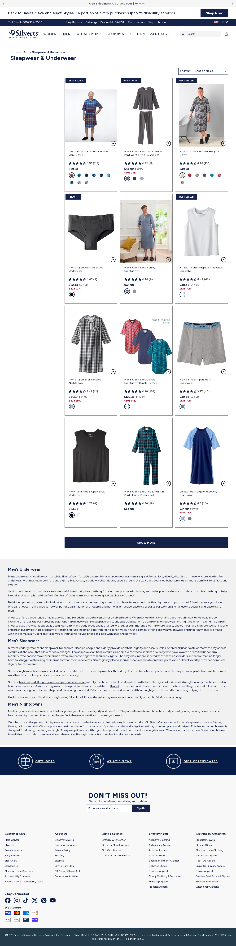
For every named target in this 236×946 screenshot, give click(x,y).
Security (59, 855)
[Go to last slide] (4, 3)
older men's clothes (81, 595)
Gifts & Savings (112, 833)
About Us (61, 833)
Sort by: (185, 71)
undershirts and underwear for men (113, 576)
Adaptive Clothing (159, 839)
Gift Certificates (111, 850)
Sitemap (59, 860)
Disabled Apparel (158, 871)
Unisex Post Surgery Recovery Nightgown (198, 493)
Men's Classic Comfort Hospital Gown (199, 153)
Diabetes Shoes (158, 865)
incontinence (75, 602)
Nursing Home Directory (19, 871)
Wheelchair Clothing (207, 886)
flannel (114, 686)
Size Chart (11, 860)
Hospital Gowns (205, 839)
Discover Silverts (64, 839)
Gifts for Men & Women (116, 845)
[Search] (183, 34)
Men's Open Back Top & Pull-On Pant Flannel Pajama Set (144, 493)
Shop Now (214, 13)
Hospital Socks (204, 845)
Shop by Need (158, 833)
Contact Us (11, 865)
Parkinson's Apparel (207, 855)
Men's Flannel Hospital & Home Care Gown (88, 153)
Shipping (9, 845)
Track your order (14, 850)
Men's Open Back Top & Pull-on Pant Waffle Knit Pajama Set (143, 153)
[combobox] (200, 34)
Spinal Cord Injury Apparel (210, 865)
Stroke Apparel (204, 871)
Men (25, 52)
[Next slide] (232, 3)
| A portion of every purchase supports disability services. (92, 13)
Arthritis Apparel (158, 850)
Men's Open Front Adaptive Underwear (86, 269)
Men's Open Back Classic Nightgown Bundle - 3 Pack (141, 381)
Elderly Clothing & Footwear (165, 876)
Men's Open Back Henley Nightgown (139, 269)
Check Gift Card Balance (116, 855)
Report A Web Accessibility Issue (24, 881)
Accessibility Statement (18, 876)
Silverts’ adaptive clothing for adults (91, 591)
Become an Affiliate (66, 876)
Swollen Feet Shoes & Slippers (213, 876)
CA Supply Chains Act (67, 871)
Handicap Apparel (159, 881)
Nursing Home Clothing (209, 850)
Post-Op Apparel (205, 860)
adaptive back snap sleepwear (179, 722)
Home (14, 52)
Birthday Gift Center (114, 839)
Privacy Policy (62, 850)
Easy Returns (12, 855)
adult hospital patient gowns (99, 697)
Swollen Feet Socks (207, 881)
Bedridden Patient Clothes (164, 860)
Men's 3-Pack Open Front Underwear (195, 381)
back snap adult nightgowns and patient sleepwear (52, 682)
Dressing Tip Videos (66, 845)
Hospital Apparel (158, 886)
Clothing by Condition (211, 833)
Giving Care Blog (64, 865)
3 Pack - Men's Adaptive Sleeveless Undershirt (201, 269)
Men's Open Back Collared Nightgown (85, 381)
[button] (51, 34)
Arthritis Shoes (157, 855)
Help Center (12, 839)
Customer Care (15, 833)
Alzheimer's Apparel (160, 845)
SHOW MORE (146, 542)
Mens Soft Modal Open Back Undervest (87, 493)
